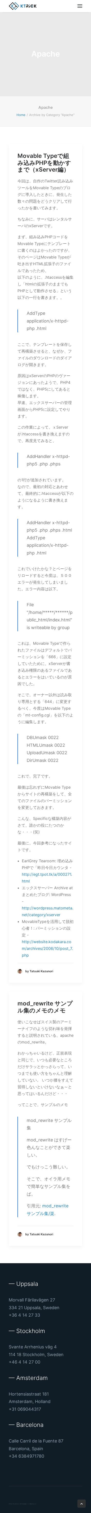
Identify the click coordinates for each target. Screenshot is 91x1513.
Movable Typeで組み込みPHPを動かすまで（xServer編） (44, 162)
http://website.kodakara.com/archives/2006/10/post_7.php (47, 948)
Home (21, 115)
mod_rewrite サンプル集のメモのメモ (45, 1007)
